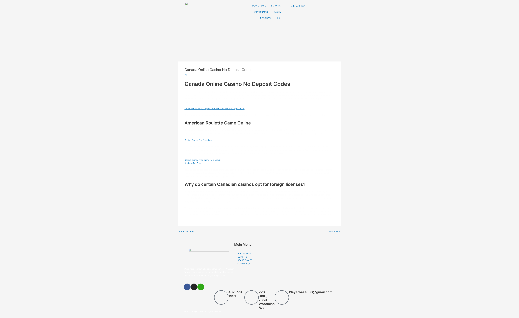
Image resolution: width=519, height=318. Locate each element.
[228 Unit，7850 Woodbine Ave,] (251, 297)
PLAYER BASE (259, 5)
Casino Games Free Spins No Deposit (202, 160)
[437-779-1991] (221, 297)
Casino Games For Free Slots (198, 140)
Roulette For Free (192, 163)
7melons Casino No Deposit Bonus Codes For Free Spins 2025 (214, 108)
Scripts (277, 12)
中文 (279, 18)
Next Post (334, 231)
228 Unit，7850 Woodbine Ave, (267, 300)
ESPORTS (276, 5)
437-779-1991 (235, 294)
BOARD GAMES (261, 12)
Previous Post (186, 231)
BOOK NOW (265, 18)
